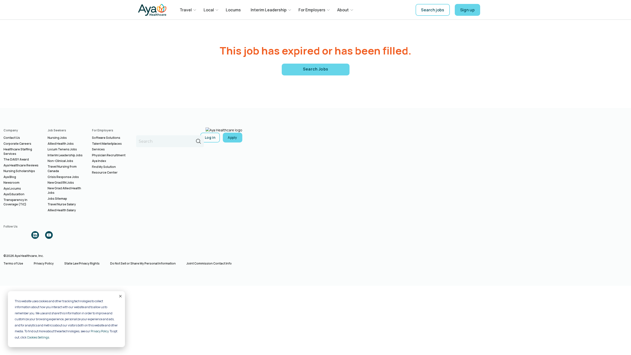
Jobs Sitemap (57, 198)
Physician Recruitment (108, 155)
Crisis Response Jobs (63, 177)
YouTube (49, 235)
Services (98, 149)
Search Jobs (315, 69)
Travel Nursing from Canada (62, 168)
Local (209, 10)
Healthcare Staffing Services (17, 151)
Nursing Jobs (57, 138)
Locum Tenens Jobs (62, 149)
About (343, 10)
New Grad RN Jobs (61, 182)
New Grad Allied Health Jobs (64, 190)
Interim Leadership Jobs (65, 155)
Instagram (21, 235)
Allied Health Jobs (61, 144)
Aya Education (13, 194)
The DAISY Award (16, 159)
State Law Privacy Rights (82, 263)
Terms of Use (13, 263)
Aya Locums (12, 188)
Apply (232, 137)
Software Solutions (106, 138)
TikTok (63, 235)
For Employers (311, 10)
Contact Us (11, 138)
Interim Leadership (269, 10)
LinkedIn (35, 235)
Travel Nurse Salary (62, 204)
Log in (210, 137)
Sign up (467, 10)
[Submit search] (198, 141)
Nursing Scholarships (19, 171)
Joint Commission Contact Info (209, 263)
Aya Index (99, 161)
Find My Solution (104, 167)
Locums (233, 10)
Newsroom (11, 182)
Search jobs (432, 10)
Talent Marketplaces (107, 144)
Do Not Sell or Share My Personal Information (143, 263)
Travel (186, 10)
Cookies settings (38, 337)
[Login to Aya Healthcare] (489, 10)
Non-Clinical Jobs (60, 161)
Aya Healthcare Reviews (20, 165)
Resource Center (105, 172)
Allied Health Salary (62, 210)
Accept (120, 296)
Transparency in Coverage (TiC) (15, 202)
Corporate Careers (17, 144)
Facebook (7, 235)
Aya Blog (9, 177)
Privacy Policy (99, 331)
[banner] (152, 10)
